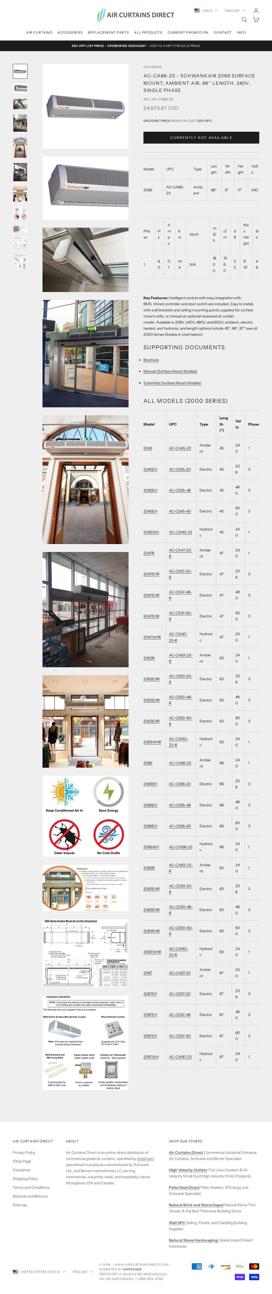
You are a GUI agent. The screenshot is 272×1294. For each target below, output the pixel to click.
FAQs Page (22, 1161)
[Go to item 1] (20, 71)
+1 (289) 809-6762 (149, 1279)
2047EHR (151, 574)
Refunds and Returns (30, 1196)
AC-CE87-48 (179, 1014)
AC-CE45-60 (180, 511)
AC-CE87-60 (180, 1036)
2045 (147, 448)
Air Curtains (39, 32)
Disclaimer (22, 1170)
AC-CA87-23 (179, 972)
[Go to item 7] (20, 194)
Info (241, 32)
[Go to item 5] (20, 147)
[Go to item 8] (20, 213)
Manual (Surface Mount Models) (170, 371)
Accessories (70, 32)
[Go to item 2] (20, 88)
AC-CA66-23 (180, 763)
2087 (147, 972)
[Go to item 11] (20, 262)
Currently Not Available (201, 137)
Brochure (151, 359)
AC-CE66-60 (180, 826)
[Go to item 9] (20, 229)
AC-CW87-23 (180, 1056)
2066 (147, 763)
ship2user (145, 1158)
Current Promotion (188, 32)
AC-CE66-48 (180, 805)
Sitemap (20, 1205)
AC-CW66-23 (180, 847)
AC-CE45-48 (180, 490)
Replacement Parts (108, 32)
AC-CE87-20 (179, 993)
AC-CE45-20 (180, 469)
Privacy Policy (24, 1152)
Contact (223, 32)
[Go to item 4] (20, 123)
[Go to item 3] (20, 104)
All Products (148, 32)
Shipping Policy (25, 1178)
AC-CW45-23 (180, 532)
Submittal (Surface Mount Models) (172, 383)
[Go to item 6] (20, 172)
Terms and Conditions (31, 1187)
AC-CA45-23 (180, 448)
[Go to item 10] (20, 243)
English (232, 10)
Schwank (152, 67)
